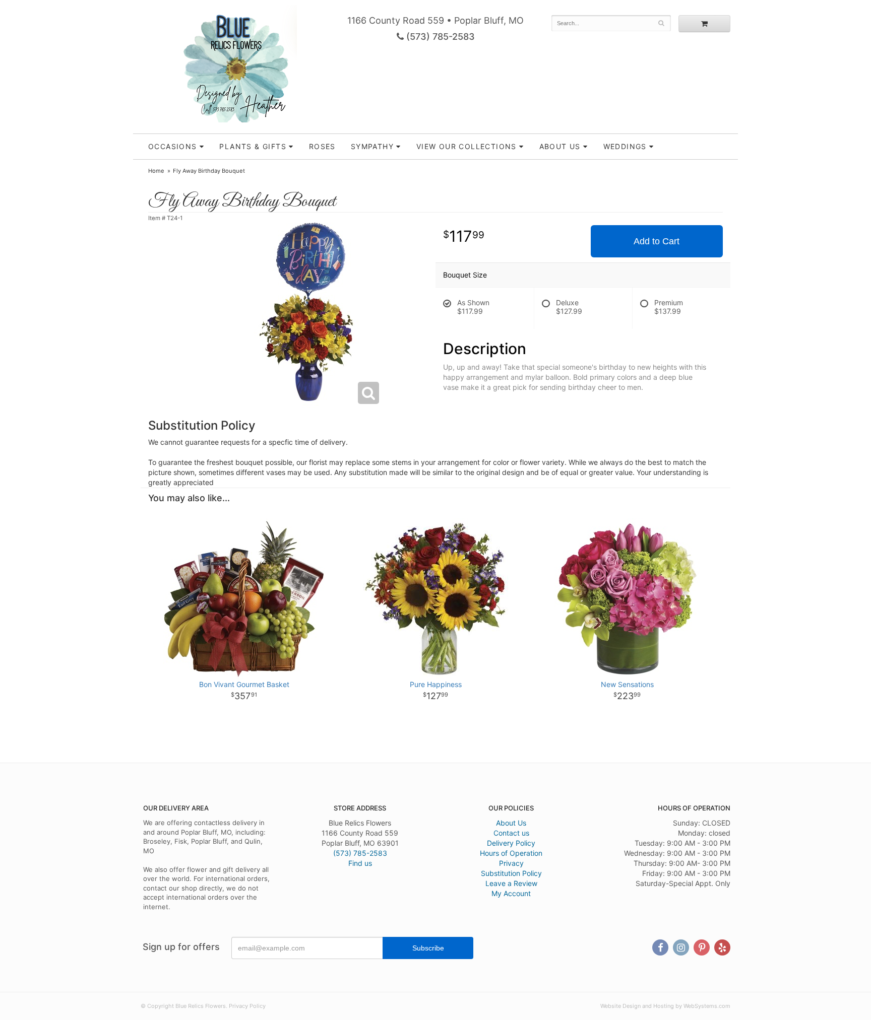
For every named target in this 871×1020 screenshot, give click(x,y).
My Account (511, 893)
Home (156, 170)
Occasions (172, 146)
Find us (360, 863)
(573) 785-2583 (439, 36)
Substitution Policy (511, 873)
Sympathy (372, 146)
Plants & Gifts (252, 146)
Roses (322, 146)
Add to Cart (656, 241)
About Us (511, 823)
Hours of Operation (511, 853)
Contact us (511, 833)
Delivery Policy (511, 843)
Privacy (511, 863)
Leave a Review (511, 883)
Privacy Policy (247, 1005)
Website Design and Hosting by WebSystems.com (665, 1005)
